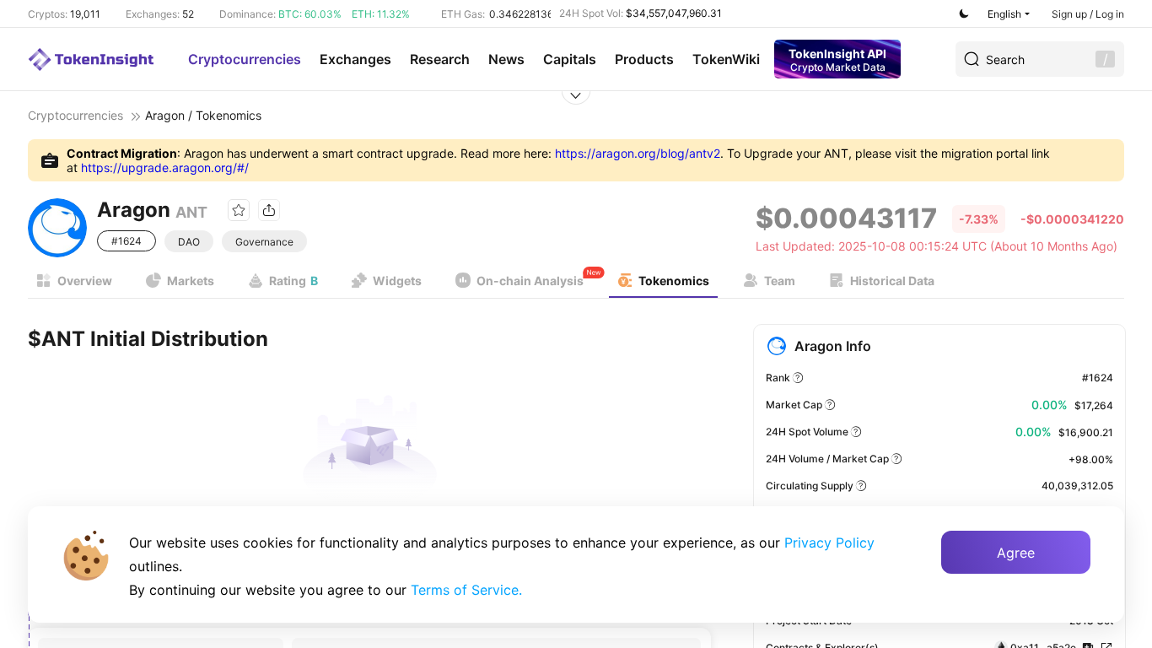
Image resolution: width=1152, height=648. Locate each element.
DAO (189, 241)
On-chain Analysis (530, 280)
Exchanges (355, 59)
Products (644, 59)
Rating (293, 280)
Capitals (569, 59)
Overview (84, 280)
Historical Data (892, 280)
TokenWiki (726, 59)
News (506, 59)
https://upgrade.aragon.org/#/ (165, 167)
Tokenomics (673, 280)
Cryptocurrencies (244, 59)
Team (779, 280)
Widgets (397, 280)
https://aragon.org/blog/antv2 (637, 153)
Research (440, 59)
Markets (190, 280)
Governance (264, 241)
